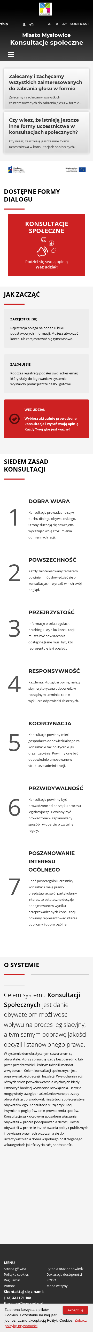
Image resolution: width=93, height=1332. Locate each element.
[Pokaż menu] (11, 54)
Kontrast (79, 24)
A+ (64, 24)
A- (50, 24)
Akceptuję (75, 1310)
